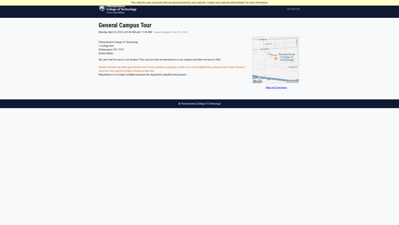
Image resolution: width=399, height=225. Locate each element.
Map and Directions (276, 87)
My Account (293, 8)
